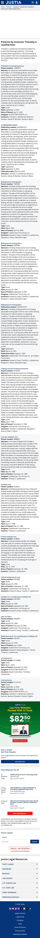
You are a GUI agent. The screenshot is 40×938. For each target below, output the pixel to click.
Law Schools (7, 878)
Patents (8, 7)
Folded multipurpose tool (10, 577)
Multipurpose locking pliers (11, 182)
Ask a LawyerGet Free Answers (8, 751)
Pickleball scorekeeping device (12, 66)
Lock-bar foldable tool (9, 437)
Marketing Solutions (10, 897)
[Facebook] (16, 908)
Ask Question (20, 761)
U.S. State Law (8, 887)
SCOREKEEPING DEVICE (9, 125)
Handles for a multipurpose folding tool (16, 597)
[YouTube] (13, 908)
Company (20, 920)
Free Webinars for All (10, 770)
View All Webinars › (20, 813)
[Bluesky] (24, 908)
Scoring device (6, 658)
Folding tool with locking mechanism (14, 369)
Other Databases (9, 892)
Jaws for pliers (6, 617)
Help (20, 924)
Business (6, 873)
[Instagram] (18, 908)
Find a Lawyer (7, 833)
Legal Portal (20, 917)
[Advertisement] (20, 24)
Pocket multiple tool (8, 537)
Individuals (6, 869)
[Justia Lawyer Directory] (30, 908)
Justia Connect (20, 913)
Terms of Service (20, 927)
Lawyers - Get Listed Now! (20, 848)
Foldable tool (6, 484)
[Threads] (21, 908)
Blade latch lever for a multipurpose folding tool (19, 636)
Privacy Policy (20, 931)
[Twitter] (27, 908)
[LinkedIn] (10, 908)
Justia (3, 7)
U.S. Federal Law (9, 883)
